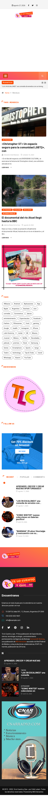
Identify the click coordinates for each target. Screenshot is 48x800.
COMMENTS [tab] (39, 477)
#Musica (7, 304)
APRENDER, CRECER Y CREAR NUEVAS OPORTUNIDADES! (30, 487)
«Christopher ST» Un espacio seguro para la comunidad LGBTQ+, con (23, 147)
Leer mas (5, 167)
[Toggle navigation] (5, 75)
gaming (36, 323)
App (38, 304)
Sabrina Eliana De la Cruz (12, 225)
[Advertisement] (24, 49)
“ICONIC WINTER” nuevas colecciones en (33, 689)
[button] (42, 83)
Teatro (6, 353)
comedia (7, 313)
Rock (25, 343)
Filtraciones (17, 323)
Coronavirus (18, 313)
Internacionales (9, 213)
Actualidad (7, 140)
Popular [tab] (24, 477)
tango (36, 348)
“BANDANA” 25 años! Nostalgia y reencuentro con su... (30, 532)
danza (29, 313)
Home (7, 93)
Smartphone (17, 348)
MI (27, 333)
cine (34, 309)
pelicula (6, 343)
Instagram (25, 328)
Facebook (37, 318)
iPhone (35, 328)
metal (20, 333)
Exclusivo (28, 210)
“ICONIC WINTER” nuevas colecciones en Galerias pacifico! (28, 517)
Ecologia (17, 210)
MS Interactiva (21, 642)
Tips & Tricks (29, 353)
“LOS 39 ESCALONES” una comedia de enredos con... (28, 502)
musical (6, 338)
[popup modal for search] (42, 76)
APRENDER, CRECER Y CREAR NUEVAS (22, 660)
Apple (6, 309)
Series (6, 348)
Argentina (15, 309)
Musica (34, 333)
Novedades (35, 338)
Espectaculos (24, 318)
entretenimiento (10, 318)
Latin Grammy (9, 333)
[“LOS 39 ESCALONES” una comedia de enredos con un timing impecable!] (10, 674)
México (16, 338)
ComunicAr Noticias (37, 639)
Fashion (6, 323)
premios (16, 343)
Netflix (25, 338)
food (27, 323)
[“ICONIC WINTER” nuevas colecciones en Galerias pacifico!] (10, 690)
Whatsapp (7, 358)
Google (6, 328)
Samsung (34, 343)
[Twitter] (32, 5)
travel (40, 353)
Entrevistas (20, 484)
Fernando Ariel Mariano (11, 155)
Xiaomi (17, 358)
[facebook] (28, 5)
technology (17, 353)
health (15, 328)
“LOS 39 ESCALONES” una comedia (33, 673)
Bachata (26, 309)
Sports (28, 348)
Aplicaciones (28, 304)
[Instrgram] (37, 5)
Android (17, 304)
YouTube (27, 358)
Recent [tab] (10, 477)
